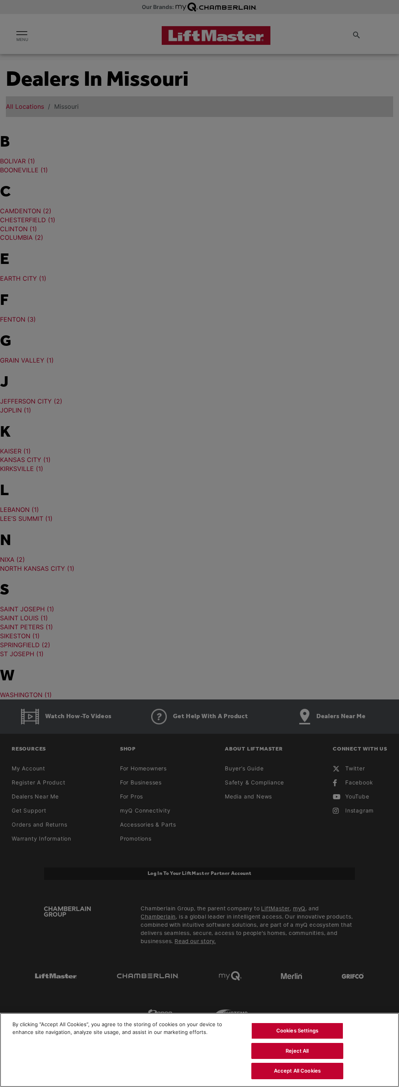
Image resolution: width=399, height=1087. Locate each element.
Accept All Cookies (297, 1071)
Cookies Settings (297, 1030)
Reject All (297, 1051)
